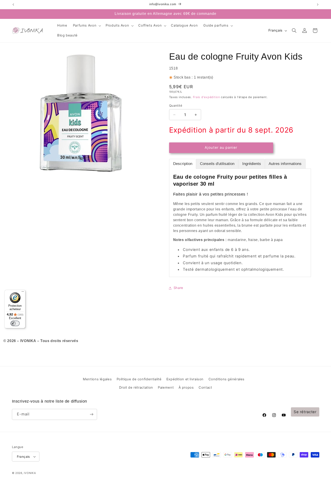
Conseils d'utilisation (217, 164)
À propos (186, 387)
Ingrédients (251, 164)
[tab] (182, 164)
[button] (86, 26)
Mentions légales (97, 379)
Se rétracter (305, 412)
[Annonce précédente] (13, 4)
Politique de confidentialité (139, 379)
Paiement (166, 387)
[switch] (15, 323)
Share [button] (178, 288)
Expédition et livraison (185, 379)
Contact (205, 387)
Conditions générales (227, 379)
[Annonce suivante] (318, 4)
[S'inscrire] (91, 414)
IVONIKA (30, 473)
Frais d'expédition (206, 97)
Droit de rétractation (136, 387)
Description (182, 164)
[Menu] (22, 292)
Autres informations (285, 164)
